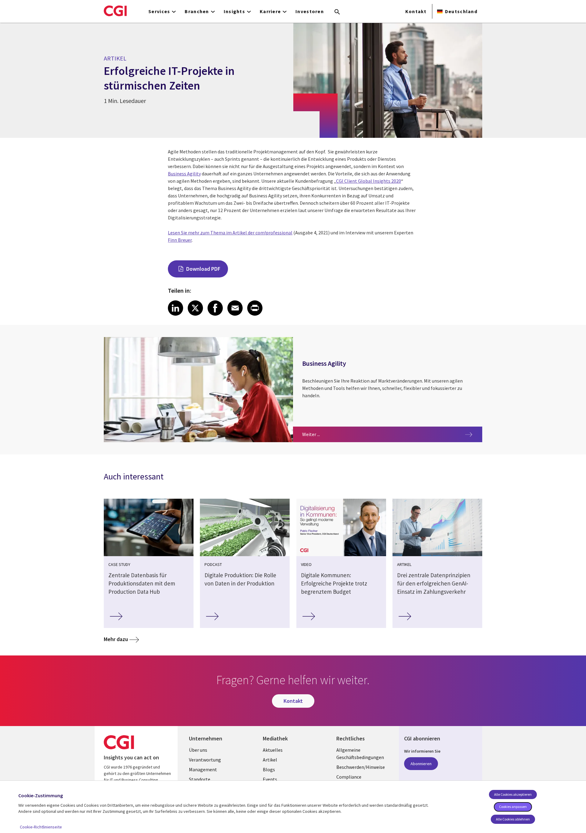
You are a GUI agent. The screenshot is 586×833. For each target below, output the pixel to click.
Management (203, 769)
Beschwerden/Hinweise (360, 767)
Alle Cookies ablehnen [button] (513, 819)
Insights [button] (234, 11)
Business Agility (184, 174)
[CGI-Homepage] (115, 10)
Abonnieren (421, 763)
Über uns (198, 750)
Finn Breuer (180, 240)
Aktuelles (273, 750)
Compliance (348, 777)
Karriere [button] (270, 11)
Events (270, 779)
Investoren (309, 11)
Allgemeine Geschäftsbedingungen (360, 753)
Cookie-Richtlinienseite (41, 827)
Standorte (199, 779)
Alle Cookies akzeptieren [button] (513, 794)
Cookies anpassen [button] (513, 806)
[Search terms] (337, 12)
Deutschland (461, 11)
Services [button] (159, 11)
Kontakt (415, 11)
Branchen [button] (197, 11)
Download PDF (203, 268)
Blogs (269, 769)
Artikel (270, 760)
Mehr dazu (116, 639)
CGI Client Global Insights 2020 (368, 181)
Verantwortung (205, 760)
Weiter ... (327, 434)
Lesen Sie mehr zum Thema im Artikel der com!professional (230, 232)
